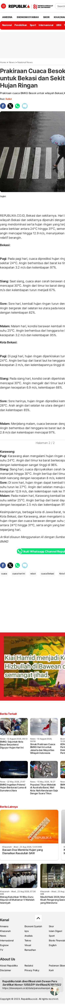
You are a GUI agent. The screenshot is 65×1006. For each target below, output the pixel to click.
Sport (33, 25)
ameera (7, 17)
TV (1, 949)
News (12, 62)
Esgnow (4, 945)
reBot (9, 98)
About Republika (9, 965)
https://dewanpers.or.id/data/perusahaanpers (27, 988)
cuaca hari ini (18, 573)
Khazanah (5, 931)
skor (46, 17)
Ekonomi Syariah (28, 17)
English (52, 945)
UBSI (58, 25)
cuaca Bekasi (47, 573)
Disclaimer (5, 970)
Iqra (26, 931)
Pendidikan (20, 25)
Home (3, 62)
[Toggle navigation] (3, 6)
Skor (51, 926)
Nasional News (24, 62)
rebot (33, 573)
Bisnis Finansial (57, 940)
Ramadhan (30, 949)
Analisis (28, 935)
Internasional (46, 25)
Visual (27, 945)
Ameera (4, 926)
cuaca (4, 573)
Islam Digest (55, 931)
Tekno (27, 940)
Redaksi (28, 965)
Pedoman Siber (57, 965)
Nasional (7, 25)
